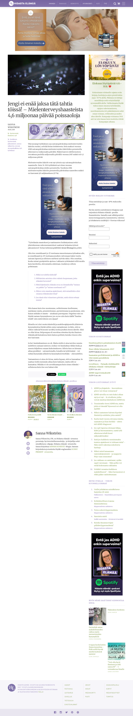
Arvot (87, 685)
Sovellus (68, 696)
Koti (98, 3)
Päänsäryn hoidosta (116, 610)
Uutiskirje (69, 693)
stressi (17, 146)
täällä (40, 692)
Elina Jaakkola (94, 656)
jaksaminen (12, 144)
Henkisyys (75, 3)
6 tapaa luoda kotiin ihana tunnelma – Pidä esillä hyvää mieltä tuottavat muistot (97, 649)
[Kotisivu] (28, 443)
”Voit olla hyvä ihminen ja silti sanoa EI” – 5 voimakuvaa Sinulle (116, 665)
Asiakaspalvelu (112, 685)
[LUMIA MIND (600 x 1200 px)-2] (56, 208)
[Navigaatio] (123, 3)
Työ (105, 3)
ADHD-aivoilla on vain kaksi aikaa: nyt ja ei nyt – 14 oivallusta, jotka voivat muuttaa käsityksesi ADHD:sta (109, 397)
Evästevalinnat (71, 704)
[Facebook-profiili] (28, 448)
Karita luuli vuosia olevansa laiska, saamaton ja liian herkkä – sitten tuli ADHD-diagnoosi (108, 421)
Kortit (109, 689)
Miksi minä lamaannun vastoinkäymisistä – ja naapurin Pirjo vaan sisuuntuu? (107, 454)
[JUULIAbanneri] (107, 300)
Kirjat (87, 689)
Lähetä (62, 374)
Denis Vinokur (112, 612)
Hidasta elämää (26, 3)
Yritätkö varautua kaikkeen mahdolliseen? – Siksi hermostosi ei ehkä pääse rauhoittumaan (109, 472)
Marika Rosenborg (95, 639)
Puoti (87, 696)
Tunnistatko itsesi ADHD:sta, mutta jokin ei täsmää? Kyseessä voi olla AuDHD (109, 406)
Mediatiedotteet (113, 693)
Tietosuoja (69, 700)
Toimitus (109, 696)
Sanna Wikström (113, 672)
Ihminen (52, 3)
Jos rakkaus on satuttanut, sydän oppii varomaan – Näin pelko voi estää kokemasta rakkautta (108, 463)
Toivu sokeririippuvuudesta (106, 510)
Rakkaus (62, 3)
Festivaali (69, 689)
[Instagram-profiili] (28, 453)
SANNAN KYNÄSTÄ (57, 447)
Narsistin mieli (100, 516)
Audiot (67, 685)
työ (21, 148)
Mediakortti (90, 693)
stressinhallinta (13, 148)
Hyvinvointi (87, 3)
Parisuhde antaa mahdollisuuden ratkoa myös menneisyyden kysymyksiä (96, 632)
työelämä (11, 150)
